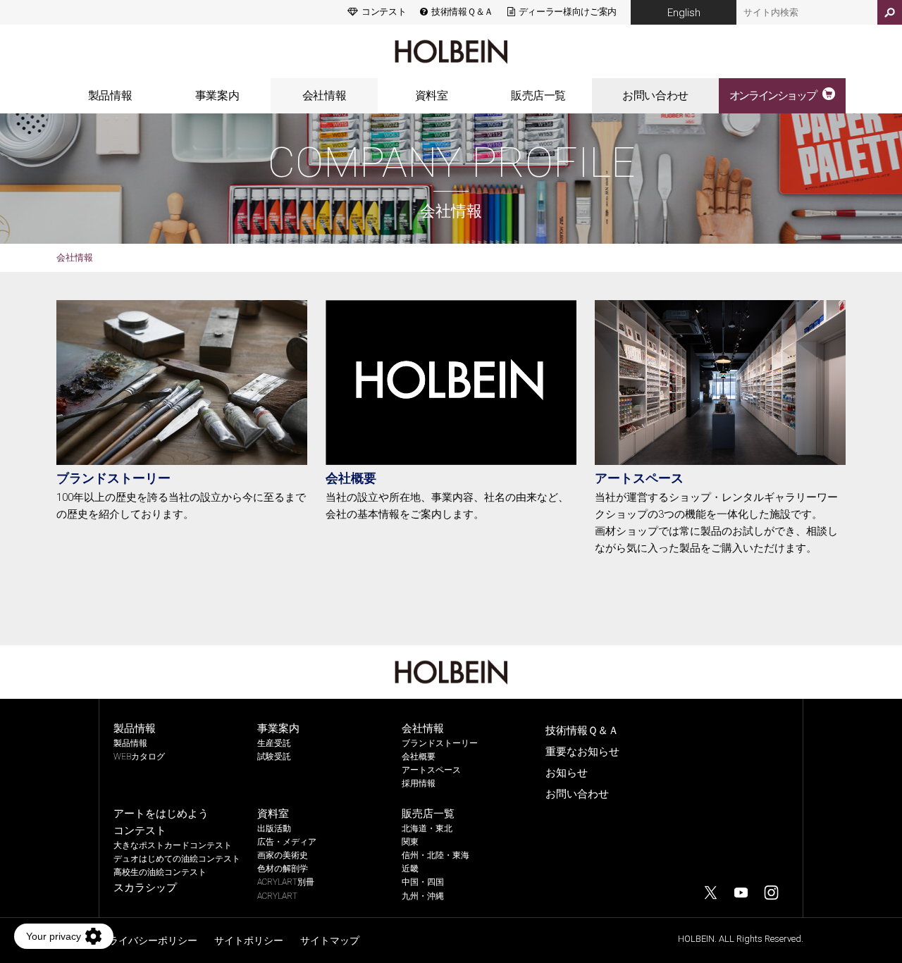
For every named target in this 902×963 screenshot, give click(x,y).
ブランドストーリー (113, 478)
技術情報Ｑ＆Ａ (462, 11)
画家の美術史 (282, 855)
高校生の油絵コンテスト (159, 872)
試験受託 (274, 757)
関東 (410, 842)
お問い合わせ (655, 95)
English (683, 12)
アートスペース (639, 478)
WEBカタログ (139, 757)
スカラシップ (145, 887)
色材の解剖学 (282, 869)
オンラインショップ (772, 95)
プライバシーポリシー (148, 940)
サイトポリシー (248, 940)
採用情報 (418, 783)
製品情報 (110, 95)
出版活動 (274, 828)
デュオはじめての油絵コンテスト (176, 859)
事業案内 (217, 95)
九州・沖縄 (423, 896)
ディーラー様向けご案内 (568, 11)
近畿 (410, 869)
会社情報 (324, 95)
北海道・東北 (427, 828)
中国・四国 (423, 882)
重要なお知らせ (582, 751)
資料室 (431, 95)
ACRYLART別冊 (285, 882)
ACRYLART (277, 896)
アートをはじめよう (161, 813)
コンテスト (384, 11)
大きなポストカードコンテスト (172, 845)
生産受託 (274, 743)
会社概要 (351, 478)
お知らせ (566, 772)
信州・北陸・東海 (435, 855)
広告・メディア (286, 842)
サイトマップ (329, 940)
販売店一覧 (538, 95)
